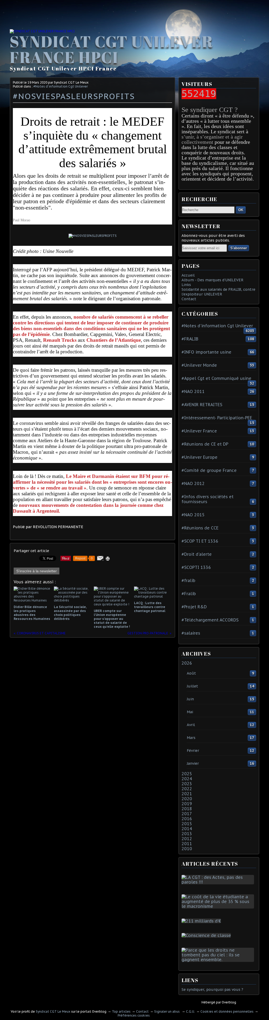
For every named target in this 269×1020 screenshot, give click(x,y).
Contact (189, 299)
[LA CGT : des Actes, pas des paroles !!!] (219, 882)
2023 (187, 783)
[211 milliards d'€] (202, 921)
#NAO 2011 (193, 391)
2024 (187, 778)
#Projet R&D (194, 606)
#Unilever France (199, 431)
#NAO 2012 (193, 483)
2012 (187, 838)
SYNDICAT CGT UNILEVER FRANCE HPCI (111, 49)
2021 (187, 793)
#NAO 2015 (193, 514)
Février (193, 750)
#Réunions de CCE (200, 528)
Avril (191, 724)
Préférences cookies (134, 1015)
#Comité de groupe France (209, 470)
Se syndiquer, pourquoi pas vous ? (212, 989)
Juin (190, 699)
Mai (190, 712)
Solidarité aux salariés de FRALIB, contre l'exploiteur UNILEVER (218, 292)
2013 (187, 833)
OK (240, 210)
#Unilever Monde (199, 365)
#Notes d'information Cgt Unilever (60, 86)
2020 (187, 798)
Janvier (193, 763)
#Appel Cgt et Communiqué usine (216, 378)
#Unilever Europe (200, 457)
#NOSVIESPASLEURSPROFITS (74, 96)
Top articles (121, 1011)
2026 (187, 663)
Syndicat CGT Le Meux (53, 1011)
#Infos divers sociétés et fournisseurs (208, 499)
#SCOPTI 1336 (196, 567)
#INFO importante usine (206, 352)
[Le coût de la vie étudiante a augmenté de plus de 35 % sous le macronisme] (219, 906)
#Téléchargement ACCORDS (210, 620)
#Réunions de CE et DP (205, 444)
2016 (187, 818)
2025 (187, 773)
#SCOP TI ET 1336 (200, 541)
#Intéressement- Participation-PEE (217, 417)
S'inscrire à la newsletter (36, 571)
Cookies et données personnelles (227, 1011)
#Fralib (189, 593)
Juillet (192, 686)
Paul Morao (21, 220)
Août (191, 673)
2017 (187, 813)
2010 (187, 848)
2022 (187, 788)
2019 (187, 803)
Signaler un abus (167, 1011)
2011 (187, 843)
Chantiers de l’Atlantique (113, 340)
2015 (187, 823)
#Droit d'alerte (197, 554)
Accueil (188, 275)
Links (186, 284)
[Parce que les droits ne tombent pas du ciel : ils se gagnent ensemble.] (219, 959)
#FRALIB (190, 338)
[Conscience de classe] (207, 935)
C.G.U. (190, 1011)
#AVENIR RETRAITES (202, 404)
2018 (187, 808)
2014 (187, 828)
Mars (191, 737)
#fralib (188, 580)
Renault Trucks (59, 340)
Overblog (229, 1002)
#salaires (191, 633)
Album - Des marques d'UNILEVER (213, 280)
